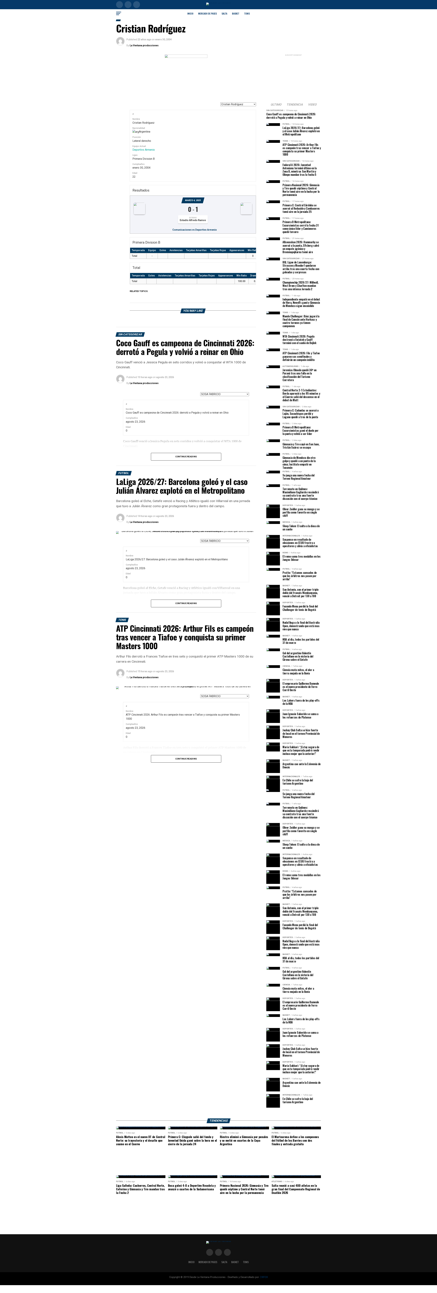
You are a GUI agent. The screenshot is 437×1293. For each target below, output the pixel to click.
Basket (235, 13)
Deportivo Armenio (143, 149)
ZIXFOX (264, 1277)
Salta (224, 13)
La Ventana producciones (144, 45)
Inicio (190, 13)
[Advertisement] (293, 78)
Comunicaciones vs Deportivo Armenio (194, 229)
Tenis (247, 13)
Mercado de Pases (207, 13)
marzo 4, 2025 (193, 200)
